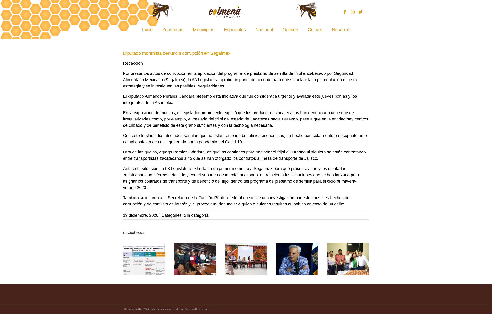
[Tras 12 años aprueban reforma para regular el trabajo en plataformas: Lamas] (144, 259)
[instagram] (353, 12)
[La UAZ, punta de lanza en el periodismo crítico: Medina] (297, 259)
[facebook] (345, 12)
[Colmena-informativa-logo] (224, 7)
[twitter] (360, 12)
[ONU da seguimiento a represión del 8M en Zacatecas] (246, 259)
